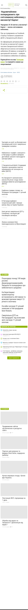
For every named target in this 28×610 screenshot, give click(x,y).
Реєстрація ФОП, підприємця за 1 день (13, 499)
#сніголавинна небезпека (6, 72)
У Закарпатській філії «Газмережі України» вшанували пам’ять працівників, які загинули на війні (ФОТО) (14, 168)
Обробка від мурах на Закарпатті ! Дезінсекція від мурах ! (12, 523)
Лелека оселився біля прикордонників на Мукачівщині (14, 223)
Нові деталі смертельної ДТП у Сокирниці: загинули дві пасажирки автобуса (13, 213)
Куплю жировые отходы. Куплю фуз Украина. (13, 477)
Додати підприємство (14, 358)
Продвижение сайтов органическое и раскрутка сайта (12, 428)
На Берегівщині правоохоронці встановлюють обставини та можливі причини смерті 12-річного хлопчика (14, 297)
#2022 (18, 72)
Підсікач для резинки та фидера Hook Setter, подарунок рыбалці (13, 453)
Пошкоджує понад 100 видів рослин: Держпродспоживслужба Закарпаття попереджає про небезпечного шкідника (13, 283)
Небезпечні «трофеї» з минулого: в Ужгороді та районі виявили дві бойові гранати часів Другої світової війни (13, 156)
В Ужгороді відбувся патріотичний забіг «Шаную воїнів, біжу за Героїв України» (13, 203)
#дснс (14, 72)
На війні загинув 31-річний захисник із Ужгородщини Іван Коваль (13, 308)
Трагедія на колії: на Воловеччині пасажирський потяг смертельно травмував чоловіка (14, 144)
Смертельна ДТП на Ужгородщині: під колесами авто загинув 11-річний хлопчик (13, 319)
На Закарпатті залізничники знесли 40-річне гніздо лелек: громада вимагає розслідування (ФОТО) (14, 181)
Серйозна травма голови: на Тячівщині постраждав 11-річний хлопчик (14, 192)
